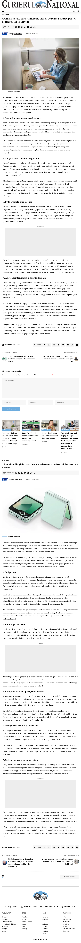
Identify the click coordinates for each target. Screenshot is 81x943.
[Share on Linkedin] (25, 27)
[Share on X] (16, 27)
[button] (3, 10)
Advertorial (5, 14)
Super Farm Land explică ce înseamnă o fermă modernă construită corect (31, 437)
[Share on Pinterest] (19, 27)
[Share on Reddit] (58, 345)
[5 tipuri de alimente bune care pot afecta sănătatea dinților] (50, 425)
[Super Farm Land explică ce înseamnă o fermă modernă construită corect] (31, 425)
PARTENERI (67, 913)
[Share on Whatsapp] (22, 27)
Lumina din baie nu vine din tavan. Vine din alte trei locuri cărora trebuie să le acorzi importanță (10, 438)
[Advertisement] (40, 242)
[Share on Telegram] (63, 345)
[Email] (28, 27)
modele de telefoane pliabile (17, 598)
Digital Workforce (17, 34)
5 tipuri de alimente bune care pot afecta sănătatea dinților (49, 435)
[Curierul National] (40, 4)
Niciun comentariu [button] (70, 877)
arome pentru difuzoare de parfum (23, 193)
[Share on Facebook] (13, 27)
